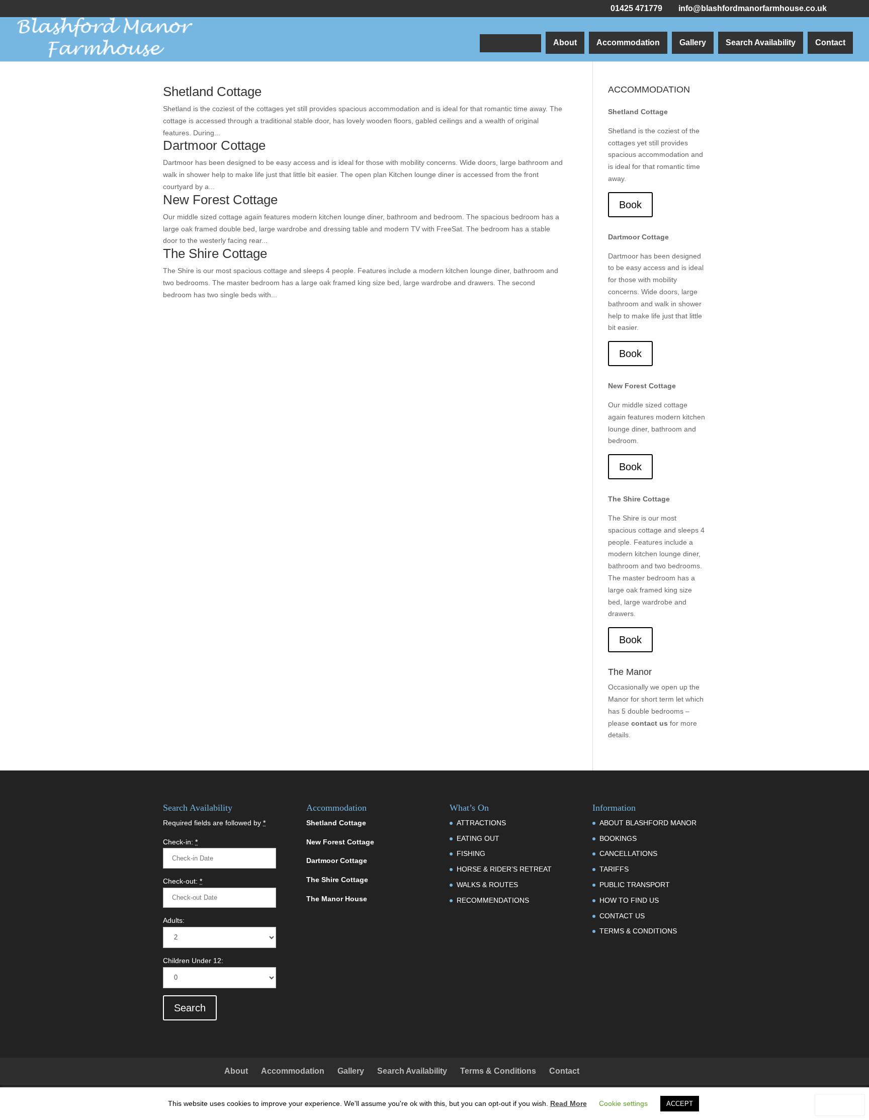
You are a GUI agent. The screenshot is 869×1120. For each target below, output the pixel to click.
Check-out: (182, 881)
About (565, 42)
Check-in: (180, 842)
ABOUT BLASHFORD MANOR (648, 823)
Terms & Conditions (498, 1071)
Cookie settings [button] (623, 1103)
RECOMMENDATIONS (493, 900)
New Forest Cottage (220, 199)
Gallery (692, 42)
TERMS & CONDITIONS (638, 931)
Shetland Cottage (212, 91)
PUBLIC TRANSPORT (634, 885)
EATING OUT (478, 838)
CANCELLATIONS (628, 853)
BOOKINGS (618, 838)
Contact (830, 42)
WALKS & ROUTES (487, 885)
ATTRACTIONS (481, 823)
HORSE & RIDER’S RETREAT (504, 869)
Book (630, 204)
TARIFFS (614, 869)
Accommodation (628, 42)
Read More (568, 1103)
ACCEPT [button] (679, 1103)
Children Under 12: (193, 961)
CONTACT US (622, 916)
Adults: (174, 920)
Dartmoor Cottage (214, 145)
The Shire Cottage (215, 253)
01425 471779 (636, 8)
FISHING (471, 853)
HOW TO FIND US (629, 900)
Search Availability (761, 42)
